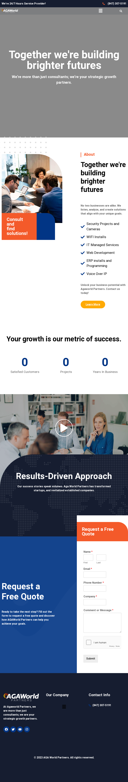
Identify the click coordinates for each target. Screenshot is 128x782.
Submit (90, 658)
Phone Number (94, 582)
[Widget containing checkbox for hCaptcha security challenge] (102, 642)
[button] (100, 11)
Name (88, 551)
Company (90, 596)
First (86, 562)
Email (88, 568)
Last (98, 562)
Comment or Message (98, 610)
